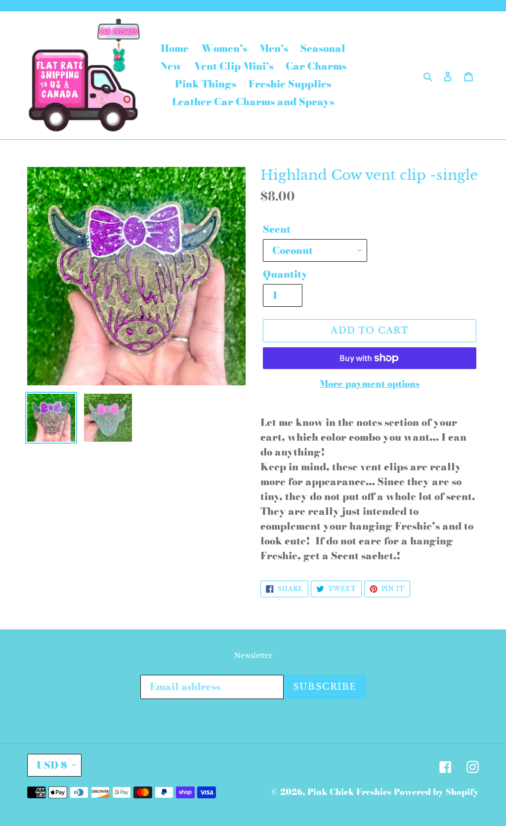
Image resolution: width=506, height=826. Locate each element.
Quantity (285, 274)
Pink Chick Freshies (349, 791)
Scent (277, 229)
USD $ (52, 765)
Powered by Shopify (436, 791)
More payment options (370, 383)
